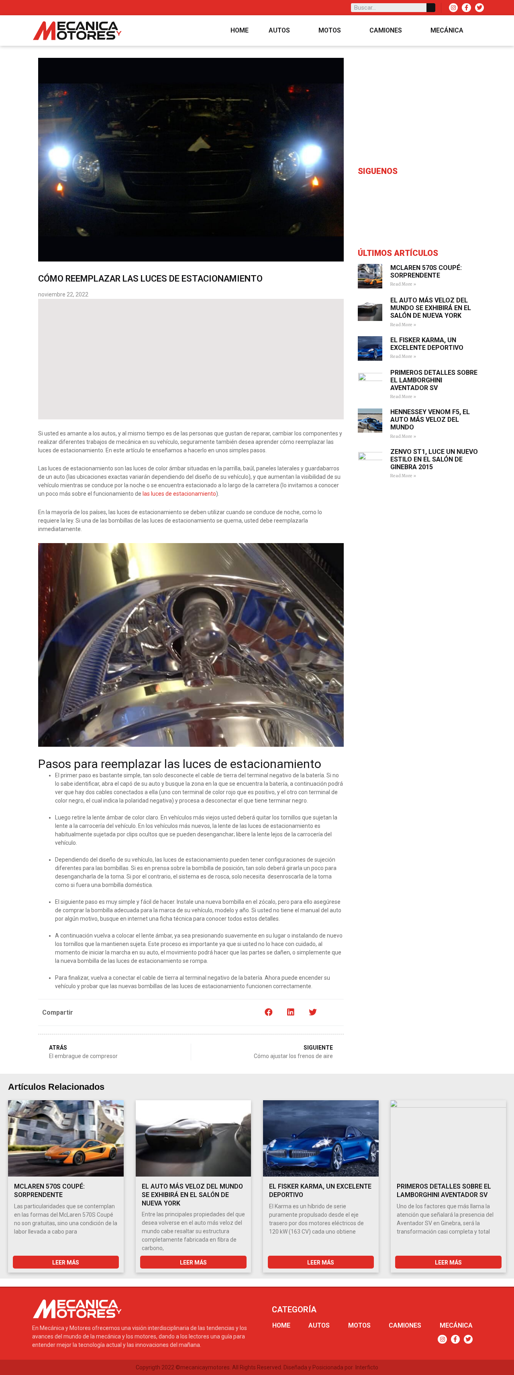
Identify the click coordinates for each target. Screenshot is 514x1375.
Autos (279, 30)
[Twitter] (479, 7)
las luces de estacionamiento (179, 493)
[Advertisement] (191, 359)
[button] (268, 1012)
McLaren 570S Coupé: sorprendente (426, 271)
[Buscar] (430, 7)
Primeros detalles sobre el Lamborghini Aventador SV (433, 380)
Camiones (385, 30)
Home (239, 30)
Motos (329, 30)
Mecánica (446, 30)
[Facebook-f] (466, 7)
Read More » (403, 284)
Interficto (366, 1367)
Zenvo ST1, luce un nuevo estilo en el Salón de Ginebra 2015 (434, 459)
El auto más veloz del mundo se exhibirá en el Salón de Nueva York (430, 307)
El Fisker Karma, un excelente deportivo (426, 343)
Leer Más (65, 1262)
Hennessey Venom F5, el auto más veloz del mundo (430, 419)
